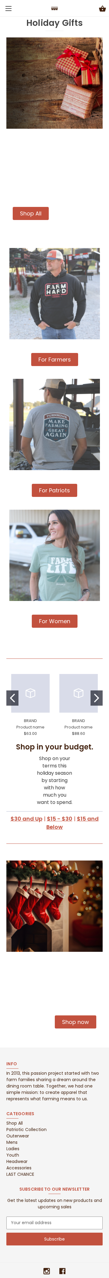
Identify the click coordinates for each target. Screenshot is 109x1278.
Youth (12, 1155)
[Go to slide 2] (97, 698)
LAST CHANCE (20, 1174)
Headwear (17, 1161)
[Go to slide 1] (12, 698)
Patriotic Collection (26, 1129)
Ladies (12, 1149)
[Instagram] (46, 1271)
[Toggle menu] (8, 8)
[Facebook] (62, 1271)
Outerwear (17, 1136)
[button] (31, 213)
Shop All (14, 1123)
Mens (12, 1142)
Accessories (18, 1168)
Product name (30, 727)
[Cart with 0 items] (102, 9)
